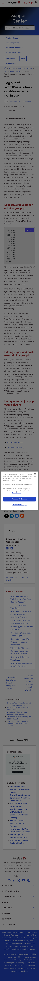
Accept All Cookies (19, 499)
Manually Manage (19, 505)
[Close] (35, 473)
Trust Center (16, 493)
